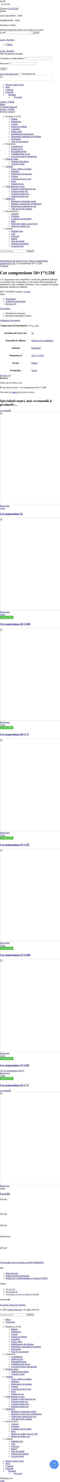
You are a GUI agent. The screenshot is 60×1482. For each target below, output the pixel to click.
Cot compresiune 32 (11, 513)
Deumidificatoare (18, 151)
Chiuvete (15, 236)
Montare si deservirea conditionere (26, 204)
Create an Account (14, 53)
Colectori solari (18, 164)
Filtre (13, 181)
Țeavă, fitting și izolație (32, 261)
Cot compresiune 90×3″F (14, 734)
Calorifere (15, 129)
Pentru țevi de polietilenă (42, 340)
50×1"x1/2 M (37, 355)
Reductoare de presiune (21, 174)
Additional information (16, 301)
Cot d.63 (5, 1193)
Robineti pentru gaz (19, 196)
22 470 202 (13, 8)
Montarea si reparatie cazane (23, 201)
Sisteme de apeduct (13, 261)
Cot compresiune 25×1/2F (14, 844)
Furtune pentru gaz (19, 191)
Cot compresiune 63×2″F (14, 1085)
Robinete (15, 171)
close (2, 1481)
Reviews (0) (11, 304)
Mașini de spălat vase (20, 226)
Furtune (14, 176)
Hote (13, 221)
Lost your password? (9, 74)
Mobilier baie (17, 231)
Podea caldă (16, 131)
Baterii (14, 238)
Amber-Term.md (14, 1310)
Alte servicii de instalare (21, 209)
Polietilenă (36, 348)
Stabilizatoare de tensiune (22, 134)
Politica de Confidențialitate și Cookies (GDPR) (27, 1278)
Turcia (34, 370)
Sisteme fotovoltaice (20, 161)
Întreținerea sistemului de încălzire (26, 136)
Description (11, 299)
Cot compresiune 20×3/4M (15, 624)
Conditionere (17, 146)
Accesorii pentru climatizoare (24, 156)
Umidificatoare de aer (20, 154)
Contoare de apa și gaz (21, 179)
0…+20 (34, 325)
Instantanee (16, 121)
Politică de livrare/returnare (17, 1276)
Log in (3, 69)
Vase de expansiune (19, 141)
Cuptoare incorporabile (21, 219)
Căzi (13, 233)
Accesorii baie (17, 246)
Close (2, 508)
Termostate (16, 139)
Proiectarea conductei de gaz (23, 206)
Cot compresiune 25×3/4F (14, 1065)
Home (2, 261)
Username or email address (12, 58)
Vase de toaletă (17, 241)
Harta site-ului (12, 1273)
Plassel (34, 363)
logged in (16, 392)
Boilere (14, 119)
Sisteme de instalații (19, 243)
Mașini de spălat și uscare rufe (24, 224)
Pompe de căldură (19, 126)
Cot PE (12, 263)
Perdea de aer (17, 149)
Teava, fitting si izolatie (21, 169)
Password (5, 63)
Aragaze (15, 214)
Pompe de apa (17, 184)
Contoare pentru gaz (20, 194)
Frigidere (15, 216)
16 (32, 333)
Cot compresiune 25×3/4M (15, 954)
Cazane (14, 124)
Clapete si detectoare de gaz (23, 189)
